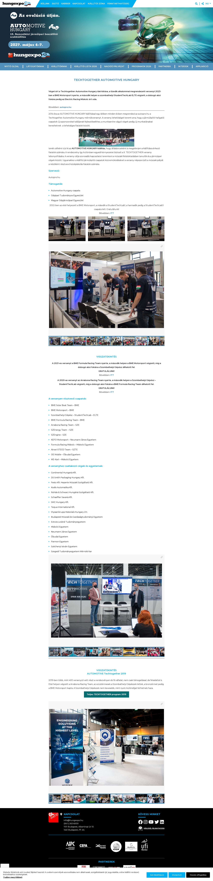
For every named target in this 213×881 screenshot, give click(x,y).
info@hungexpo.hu (73, 820)
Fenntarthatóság (118, 3)
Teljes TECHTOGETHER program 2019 (106, 694)
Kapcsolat (79, 3)
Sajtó (55, 3)
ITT (112, 213)
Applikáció (202, 66)
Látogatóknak (35, 66)
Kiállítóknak (59, 66)
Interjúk (183, 66)
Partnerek (165, 66)
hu (207, 3)
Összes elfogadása (198, 875)
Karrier (65, 3)
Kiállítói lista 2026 (85, 66)
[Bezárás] (211, 868)
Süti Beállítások (157, 875)
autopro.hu (65, 107)
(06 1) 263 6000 (71, 823)
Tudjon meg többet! (12, 877)
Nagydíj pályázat (114, 66)
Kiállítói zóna (96, 3)
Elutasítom (177, 875)
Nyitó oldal (12, 66)
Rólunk (45, 3)
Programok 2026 (141, 66)
